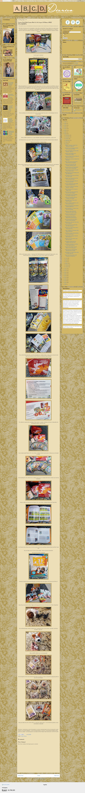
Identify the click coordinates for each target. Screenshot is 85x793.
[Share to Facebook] (22, 734)
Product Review (24, 736)
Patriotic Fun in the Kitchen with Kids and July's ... (71, 239)
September (67, 140)
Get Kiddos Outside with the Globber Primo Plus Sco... (70, 242)
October (67, 138)
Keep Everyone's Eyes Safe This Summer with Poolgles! (71, 192)
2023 (65, 126)
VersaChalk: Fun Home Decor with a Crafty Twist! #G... (72, 253)
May (66, 259)
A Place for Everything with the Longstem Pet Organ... (71, 198)
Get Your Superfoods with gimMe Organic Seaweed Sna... (71, 184)
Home (5, 15)
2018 (65, 268)
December (67, 135)
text (65, 36)
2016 (65, 272)
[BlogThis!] (19, 734)
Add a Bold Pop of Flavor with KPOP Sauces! (71, 201)
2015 (65, 273)
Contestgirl (76, 63)
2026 (65, 121)
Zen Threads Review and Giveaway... (10, 83)
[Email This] (18, 734)
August (66, 141)
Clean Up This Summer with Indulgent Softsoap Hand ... (71, 165)
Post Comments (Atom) (41, 778)
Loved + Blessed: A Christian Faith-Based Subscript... (72, 231)
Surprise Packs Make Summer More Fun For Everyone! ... (71, 247)
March (66, 263)
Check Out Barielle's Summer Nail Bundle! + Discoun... (71, 151)
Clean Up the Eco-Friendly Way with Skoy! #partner (71, 225)
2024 (65, 125)
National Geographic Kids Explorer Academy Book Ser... (72, 206)
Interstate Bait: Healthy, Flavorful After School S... (71, 236)
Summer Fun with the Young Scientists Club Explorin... (70, 214)
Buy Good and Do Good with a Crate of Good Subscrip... (71, 220)
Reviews (49, 15)
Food (19, 15)
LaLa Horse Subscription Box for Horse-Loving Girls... (71, 181)
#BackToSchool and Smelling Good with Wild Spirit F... (72, 173)
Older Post (56, 775)
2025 (65, 123)
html (65, 34)
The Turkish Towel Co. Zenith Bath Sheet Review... (10, 107)
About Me (56, 15)
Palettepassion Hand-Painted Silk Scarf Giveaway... (11, 133)
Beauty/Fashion (34, 15)
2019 (65, 133)
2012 (65, 279)
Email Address (66, 32)
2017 (65, 270)
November (67, 136)
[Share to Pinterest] (23, 734)
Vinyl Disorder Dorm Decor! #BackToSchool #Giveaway (71, 217)
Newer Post (20, 775)
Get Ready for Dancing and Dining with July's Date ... (72, 176)
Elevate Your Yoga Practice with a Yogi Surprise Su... (71, 228)
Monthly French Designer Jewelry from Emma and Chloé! (71, 148)
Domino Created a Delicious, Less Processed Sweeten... (71, 203)
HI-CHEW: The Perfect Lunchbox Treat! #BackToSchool (71, 245)
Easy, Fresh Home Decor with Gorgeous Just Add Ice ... (71, 256)
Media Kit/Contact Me (65, 15)
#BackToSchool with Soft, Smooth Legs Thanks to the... (71, 170)
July (66, 143)
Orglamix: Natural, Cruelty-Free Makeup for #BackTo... (71, 146)
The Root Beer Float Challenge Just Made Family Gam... (71, 195)
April (66, 261)
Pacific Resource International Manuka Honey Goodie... (71, 250)
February (67, 264)
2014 (65, 275)
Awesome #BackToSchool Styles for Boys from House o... (72, 157)
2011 (65, 280)
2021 (65, 130)
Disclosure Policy (76, 15)
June (66, 258)
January (67, 266)
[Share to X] (21, 734)
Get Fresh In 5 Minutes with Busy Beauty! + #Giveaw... (71, 187)
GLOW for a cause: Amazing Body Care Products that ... (71, 234)
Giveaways (42, 15)
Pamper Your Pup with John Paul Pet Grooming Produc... (71, 179)
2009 (65, 284)
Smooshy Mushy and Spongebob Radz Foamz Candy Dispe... (71, 168)
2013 (65, 277)
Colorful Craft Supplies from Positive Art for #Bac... (70, 154)
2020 (65, 132)
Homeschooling (12, 15)
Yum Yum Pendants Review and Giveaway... (10, 120)
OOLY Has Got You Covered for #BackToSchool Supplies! (71, 162)
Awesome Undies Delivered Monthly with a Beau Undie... (71, 212)
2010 (65, 282)
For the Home (25, 15)
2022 (65, 128)
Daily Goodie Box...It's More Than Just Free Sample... (71, 209)
